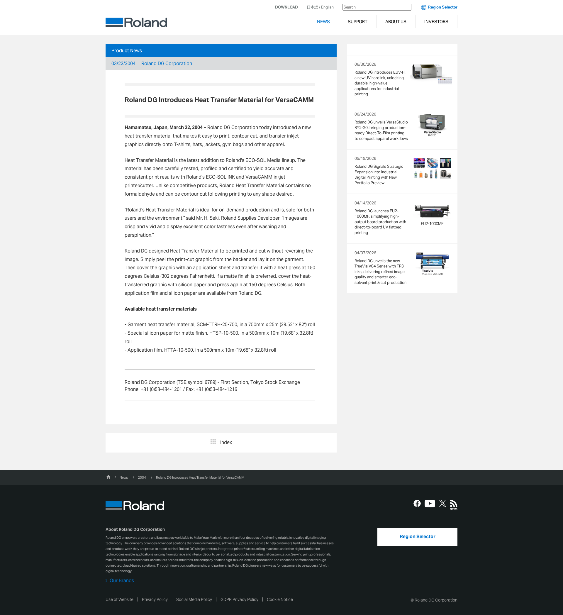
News (124, 477)
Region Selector (442, 7)
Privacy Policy (155, 599)
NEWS (323, 21)
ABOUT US (395, 21)
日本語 (312, 7)
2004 (142, 477)
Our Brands (122, 580)
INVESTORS (436, 21)
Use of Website (119, 599)
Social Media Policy (194, 599)
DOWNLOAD (286, 7)
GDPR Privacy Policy (239, 599)
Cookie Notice (280, 599)
